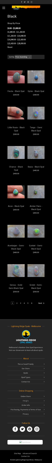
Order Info (26, 405)
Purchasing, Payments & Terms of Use (26, 409)
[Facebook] (21, 2)
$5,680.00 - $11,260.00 (16, 32)
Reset (10, 47)
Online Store (26, 396)
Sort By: (12, 57)
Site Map (17, 453)
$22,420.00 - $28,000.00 (16, 43)
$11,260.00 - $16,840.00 (16, 36)
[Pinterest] (28, 2)
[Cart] (49, 7)
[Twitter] (25, 2)
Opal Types (25, 377)
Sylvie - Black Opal (36, 91)
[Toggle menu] (3, 7)
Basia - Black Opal (36, 167)
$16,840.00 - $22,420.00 (16, 39)
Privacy (26, 414)
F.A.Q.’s (26, 401)
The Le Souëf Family (26, 364)
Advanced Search (30, 453)
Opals (25, 373)
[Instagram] (31, 2)
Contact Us (25, 381)
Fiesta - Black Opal (16, 91)
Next (40, 303)
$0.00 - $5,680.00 (14, 28)
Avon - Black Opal (16, 206)
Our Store (26, 368)
